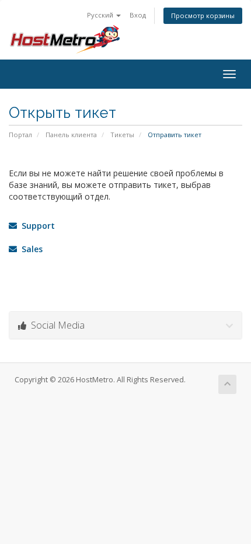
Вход (138, 15)
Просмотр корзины (203, 15)
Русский (101, 15)
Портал (20, 134)
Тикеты (122, 134)
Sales (30, 248)
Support (36, 225)
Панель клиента (71, 134)
